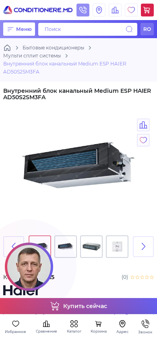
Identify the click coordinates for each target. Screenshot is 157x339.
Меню (24, 29)
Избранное (15, 331)
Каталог (74, 331)
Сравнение (46, 331)
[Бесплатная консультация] (29, 267)
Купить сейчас (85, 306)
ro (147, 29)
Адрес (122, 331)
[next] (143, 246)
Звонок (145, 332)
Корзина (99, 331)
